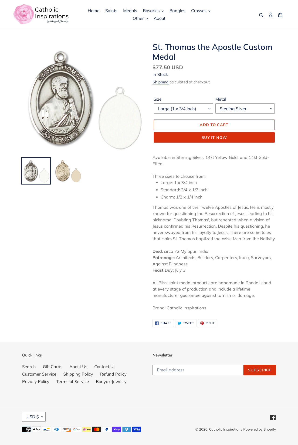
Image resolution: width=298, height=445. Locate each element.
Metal (220, 99)
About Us (78, 366)
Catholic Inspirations (225, 429)
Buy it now (214, 137)
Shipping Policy (78, 374)
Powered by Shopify (259, 429)
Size (158, 99)
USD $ (33, 416)
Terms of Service (72, 381)
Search (29, 366)
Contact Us (104, 366)
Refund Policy (113, 374)
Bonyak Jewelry (111, 381)
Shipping (160, 81)
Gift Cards (52, 366)
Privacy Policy (35, 381)
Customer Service (39, 374)
